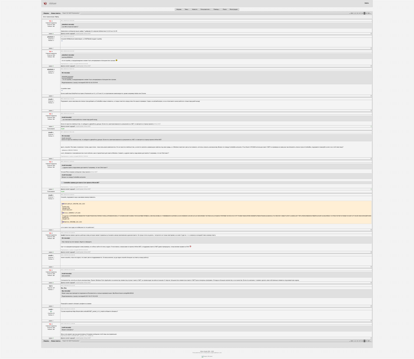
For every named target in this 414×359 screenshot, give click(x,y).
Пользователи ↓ (205, 9)
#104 (62, 309)
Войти (367, 3)
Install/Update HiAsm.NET (83, 33)
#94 (62, 68)
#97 (62, 132)
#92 (62, 36)
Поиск (225, 9)
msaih (50, 99)
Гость (57, 17)
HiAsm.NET (157, 124)
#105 (62, 323)
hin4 (50, 286)
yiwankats (50, 37)
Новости (194, 9)
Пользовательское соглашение (201, 352)
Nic (50, 21)
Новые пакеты (55, 13)
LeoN (50, 309)
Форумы (178, 9)
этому (188, 235)
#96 (62, 113)
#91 (62, 20)
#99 (62, 194)
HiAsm (52, 3)
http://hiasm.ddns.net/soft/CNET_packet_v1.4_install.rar (77, 335)
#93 (62, 51)
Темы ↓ (187, 9)
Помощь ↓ (217, 9)
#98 (62, 161)
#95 (62, 98)
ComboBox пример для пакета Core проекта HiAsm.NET (81, 182)
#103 (62, 285)
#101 (62, 255)
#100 (62, 232)
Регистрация (234, 9)
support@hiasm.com (216, 352)
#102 (62, 269)
